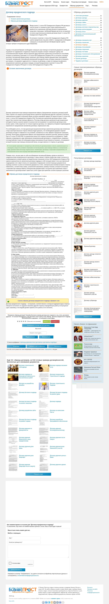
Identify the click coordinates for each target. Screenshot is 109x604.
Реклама (95, 5)
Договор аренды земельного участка (90, 293)
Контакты (89, 587)
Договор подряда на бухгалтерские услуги (91, 135)
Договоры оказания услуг (84, 40)
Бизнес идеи (65, 2)
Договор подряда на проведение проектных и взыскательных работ (27, 376)
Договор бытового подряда (27, 392)
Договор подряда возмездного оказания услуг (91, 186)
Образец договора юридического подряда (23, 21)
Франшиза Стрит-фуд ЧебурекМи (91, 327)
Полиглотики (88, 344)
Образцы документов (76, 5)
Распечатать (57, 346)
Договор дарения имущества (89, 208)
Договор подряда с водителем (90, 127)
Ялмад (86, 375)
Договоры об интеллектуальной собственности (85, 34)
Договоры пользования (83, 47)
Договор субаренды (90, 300)
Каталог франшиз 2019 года (49, 5)
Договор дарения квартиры (93, 238)
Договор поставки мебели (92, 95)
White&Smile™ (88, 336)
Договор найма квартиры (92, 277)
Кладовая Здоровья (90, 352)
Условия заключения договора (20, 19)
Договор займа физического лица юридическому (90, 112)
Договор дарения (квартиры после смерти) (92, 200)
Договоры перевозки (82, 42)
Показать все (88, 150)
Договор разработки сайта (27, 410)
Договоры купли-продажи (84, 29)
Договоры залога (81, 25)
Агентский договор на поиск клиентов (91, 119)
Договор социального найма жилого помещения (92, 270)
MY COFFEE (88, 359)
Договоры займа (81, 22)
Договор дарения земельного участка (90, 231)
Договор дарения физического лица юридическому (24, 439)
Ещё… (88, 5)
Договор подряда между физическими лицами (92, 88)
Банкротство (64, 5)
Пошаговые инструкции (78, 2)
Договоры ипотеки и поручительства (87, 27)
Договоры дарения (82, 20)
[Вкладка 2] (79, 386)
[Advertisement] (38, 91)
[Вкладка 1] (74, 386)
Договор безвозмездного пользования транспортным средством (92, 105)
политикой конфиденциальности (28, 575)
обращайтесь (48, 349)
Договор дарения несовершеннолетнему (91, 73)
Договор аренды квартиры (92, 161)
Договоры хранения (82, 56)
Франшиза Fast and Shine (92, 367)
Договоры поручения (82, 49)
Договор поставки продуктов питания (90, 142)
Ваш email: (38, 328)
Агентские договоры (82, 15)
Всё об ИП (47, 2)
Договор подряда (55, 401)
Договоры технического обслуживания (88, 54)
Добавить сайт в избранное (37, 346)
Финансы (56, 2)
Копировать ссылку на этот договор (38, 325)
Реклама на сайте (92, 589)
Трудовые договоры (82, 61)
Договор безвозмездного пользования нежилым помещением (92, 309)
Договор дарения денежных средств (90, 216)
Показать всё (88, 316)
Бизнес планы (93, 2)
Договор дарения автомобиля (89, 169)
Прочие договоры (81, 58)
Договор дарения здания (58, 464)
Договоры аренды (81, 18)
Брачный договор (89, 246)
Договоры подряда (82, 45)
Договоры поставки (82, 51)
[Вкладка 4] (84, 386)
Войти (101, 2)
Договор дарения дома (91, 223)
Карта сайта (11, 601)
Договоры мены (81, 31)
